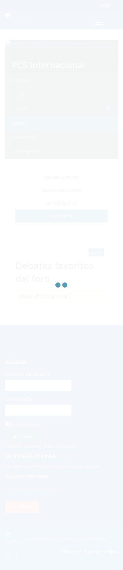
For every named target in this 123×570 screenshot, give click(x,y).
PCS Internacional (48, 65)
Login (105, 5)
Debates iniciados (61, 177)
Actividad (21, 80)
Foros (18, 123)
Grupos (60, 108)
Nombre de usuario (28, 374)
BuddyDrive (24, 137)
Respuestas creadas (61, 190)
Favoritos (61, 215)
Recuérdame (25, 424)
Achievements (26, 151)
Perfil (18, 94)
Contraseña (18, 399)
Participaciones (61, 203)
